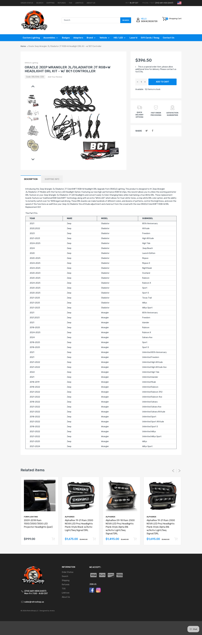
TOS (70, 3)
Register (153, 21)
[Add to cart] (94, 539)
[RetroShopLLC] (34, 20)
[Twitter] (146, 131)
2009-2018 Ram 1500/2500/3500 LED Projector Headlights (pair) (38, 523)
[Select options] (53, 539)
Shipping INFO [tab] (52, 179)
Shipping (50, 3)
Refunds (62, 3)
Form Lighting (31, 517)
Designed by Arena (47, 611)
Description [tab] (31, 179)
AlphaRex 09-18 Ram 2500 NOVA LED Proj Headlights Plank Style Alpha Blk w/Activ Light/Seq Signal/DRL (120, 527)
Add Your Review (55, 77)
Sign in (144, 21)
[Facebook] (152, 131)
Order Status (27, 3)
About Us (91, 3)
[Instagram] (98, 590)
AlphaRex (69, 517)
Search (39, 3)
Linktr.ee (79, 3)
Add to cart (162, 82)
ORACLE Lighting (31, 63)
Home (23, 46)
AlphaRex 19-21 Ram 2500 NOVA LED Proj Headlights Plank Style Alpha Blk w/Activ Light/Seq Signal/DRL (161, 527)
